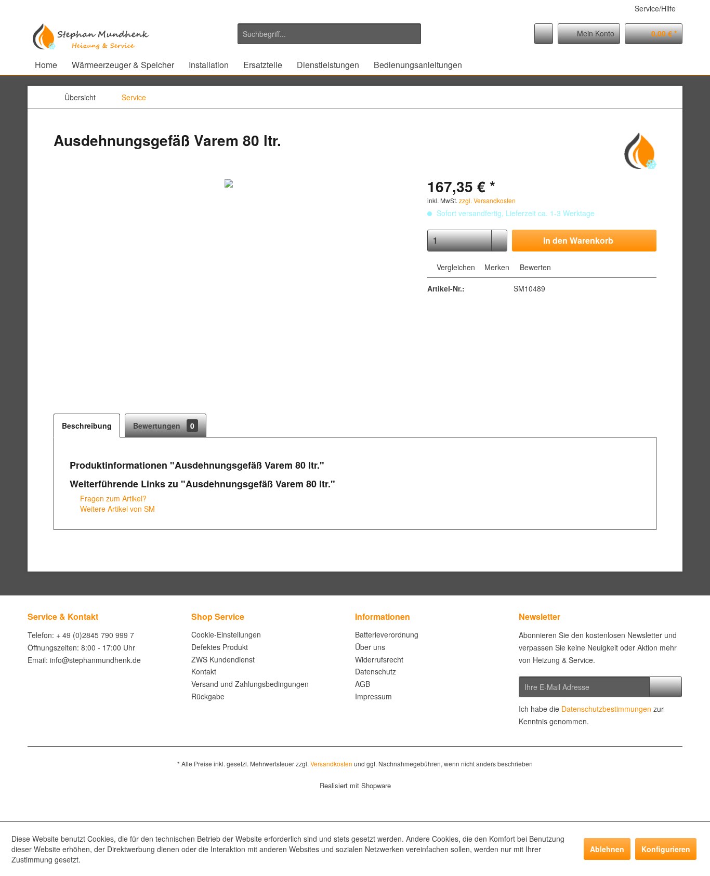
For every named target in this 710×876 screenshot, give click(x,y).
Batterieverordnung (386, 634)
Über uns (370, 647)
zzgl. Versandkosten (487, 200)
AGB (362, 684)
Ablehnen (607, 849)
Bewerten (534, 267)
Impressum (373, 696)
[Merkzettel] (543, 33)
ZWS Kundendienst (223, 659)
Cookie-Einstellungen (226, 634)
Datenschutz (375, 671)
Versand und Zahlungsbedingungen (250, 684)
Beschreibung (87, 425)
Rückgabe (208, 696)
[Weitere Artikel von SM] (640, 150)
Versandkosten (331, 763)
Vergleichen (455, 267)
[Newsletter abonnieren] (665, 686)
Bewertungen (163, 425)
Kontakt (203, 671)
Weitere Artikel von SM (116, 508)
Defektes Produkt (219, 647)
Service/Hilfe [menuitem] (655, 8)
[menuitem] (329, 33)
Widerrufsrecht (379, 659)
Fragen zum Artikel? (112, 498)
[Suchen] (411, 33)
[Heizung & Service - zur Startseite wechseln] (91, 36)
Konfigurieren (665, 849)
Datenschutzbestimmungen (606, 709)
